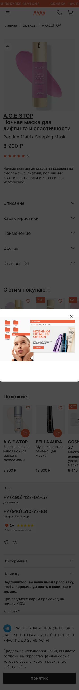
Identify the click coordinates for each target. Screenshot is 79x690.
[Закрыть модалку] (71, 316)
